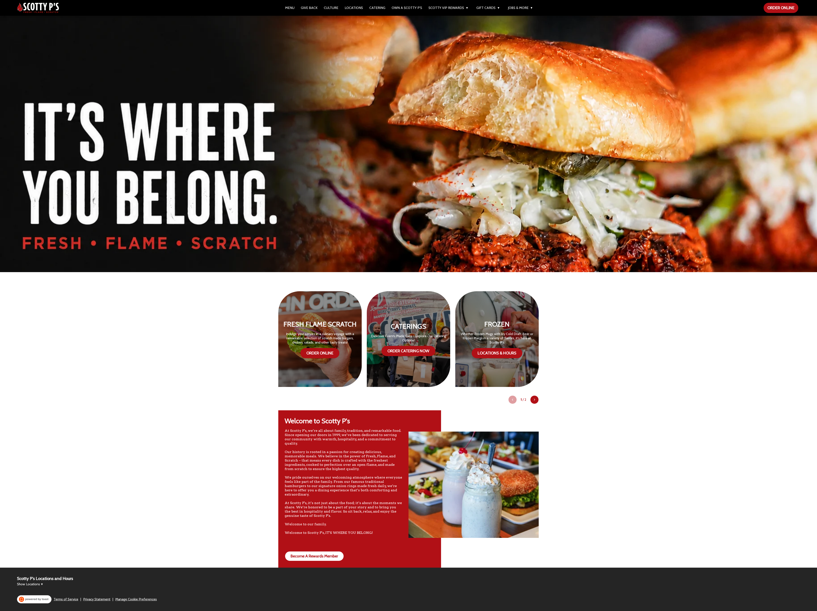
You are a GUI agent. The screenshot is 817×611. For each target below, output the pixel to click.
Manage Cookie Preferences (136, 599)
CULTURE (331, 8)
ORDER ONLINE (780, 7)
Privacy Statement (96, 599)
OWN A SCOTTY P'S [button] (407, 8)
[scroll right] (534, 399)
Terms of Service (66, 599)
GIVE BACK (309, 8)
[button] (449, 8)
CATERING (377, 8)
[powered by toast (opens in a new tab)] (34, 599)
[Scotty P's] (38, 8)
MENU (289, 8)
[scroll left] (512, 399)
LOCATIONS (354, 8)
